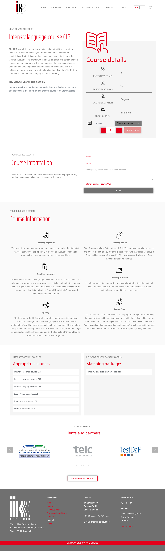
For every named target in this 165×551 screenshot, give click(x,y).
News (49, 524)
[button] (10, 450)
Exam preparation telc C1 (25, 401)
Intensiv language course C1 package (104, 371)
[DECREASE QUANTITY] (103, 130)
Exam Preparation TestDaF (26, 393)
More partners (127, 527)
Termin (98, 123)
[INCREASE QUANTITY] (119, 130)
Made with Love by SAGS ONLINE (82, 543)
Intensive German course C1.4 (27, 371)
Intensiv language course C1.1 (27, 386)
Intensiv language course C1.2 (27, 379)
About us (56, 7)
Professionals (89, 7)
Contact (123, 7)
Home (43, 7)
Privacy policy (53, 510)
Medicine (109, 7)
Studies (70, 7)
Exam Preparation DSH (24, 408)
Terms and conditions (57, 513)
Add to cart (132, 130)
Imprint (50, 506)
